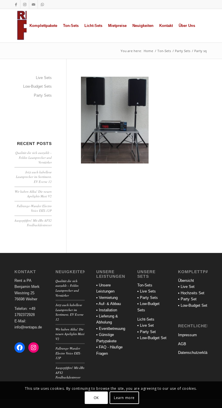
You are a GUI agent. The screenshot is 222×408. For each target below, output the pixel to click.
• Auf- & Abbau (108, 304)
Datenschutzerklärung (193, 352)
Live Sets (44, 78)
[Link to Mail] (33, 4)
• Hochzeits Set (191, 293)
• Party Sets (147, 297)
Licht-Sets (145, 319)
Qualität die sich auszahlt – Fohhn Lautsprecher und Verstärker (33, 157)
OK (96, 397)
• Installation (106, 310)
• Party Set (146, 332)
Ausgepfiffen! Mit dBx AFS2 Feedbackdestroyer (33, 222)
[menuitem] (43, 26)
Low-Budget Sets (37, 86)
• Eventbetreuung (110, 328)
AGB (182, 344)
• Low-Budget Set (151, 338)
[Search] (203, 26)
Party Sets (43, 95)
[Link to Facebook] (16, 4)
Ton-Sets (144, 285)
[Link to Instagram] (25, 4)
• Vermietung (107, 297)
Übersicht (186, 280)
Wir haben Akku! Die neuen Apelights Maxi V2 (33, 194)
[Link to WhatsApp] (42, 4)
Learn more (124, 397)
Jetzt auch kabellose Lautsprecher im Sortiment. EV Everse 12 (34, 177)
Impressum (187, 335)
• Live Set (145, 325)
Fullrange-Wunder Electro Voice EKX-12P (34, 208)
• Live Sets (146, 291)
